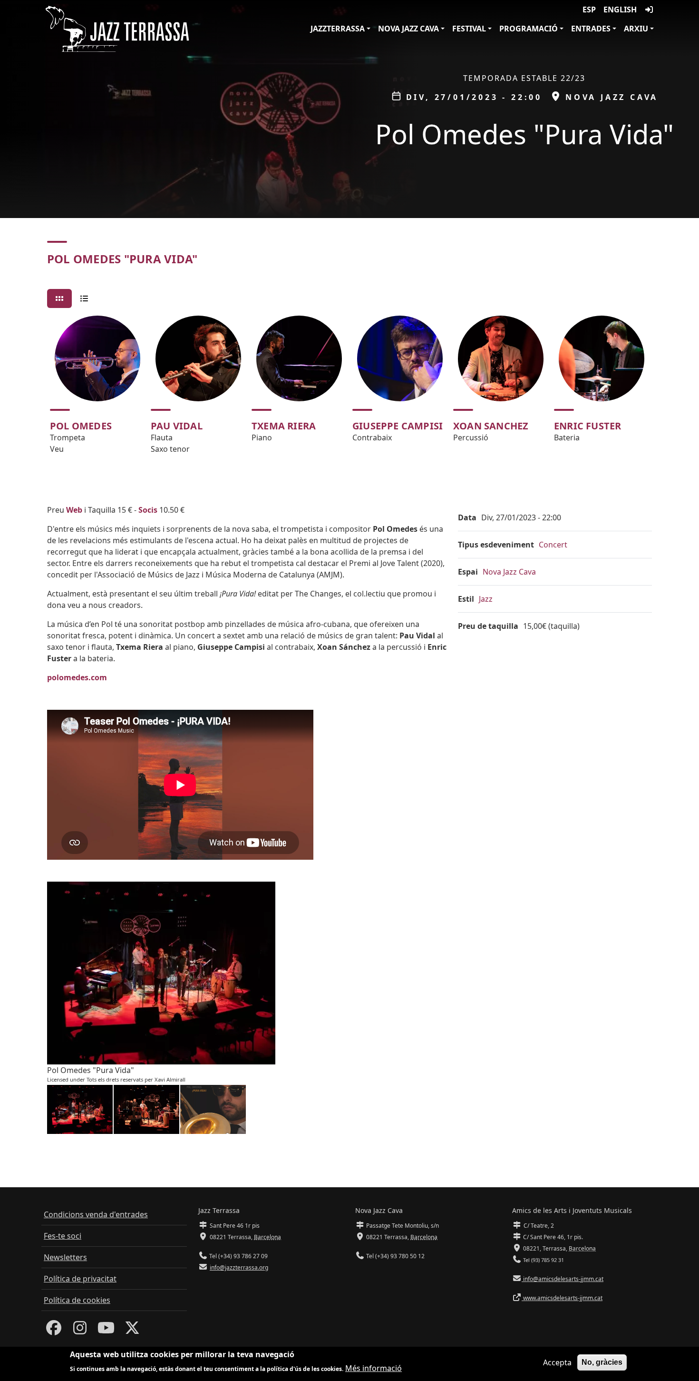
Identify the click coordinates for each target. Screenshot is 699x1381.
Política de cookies (77, 1300)
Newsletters (65, 1257)
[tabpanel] (349, 389)
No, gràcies (602, 1362)
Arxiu (636, 28)
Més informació (373, 1367)
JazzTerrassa (338, 28)
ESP (589, 9)
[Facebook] (53, 1330)
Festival (469, 28)
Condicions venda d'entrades (96, 1214)
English (620, 9)
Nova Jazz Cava (408, 28)
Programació (528, 28)
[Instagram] (79, 1330)
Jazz (486, 599)
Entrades (591, 28)
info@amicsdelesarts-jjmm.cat (562, 1279)
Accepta (557, 1362)
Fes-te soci (62, 1236)
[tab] (59, 298)
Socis (147, 510)
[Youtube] (106, 1330)
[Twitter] (132, 1330)
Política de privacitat (80, 1278)
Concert (553, 544)
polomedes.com (77, 677)
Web (74, 510)
